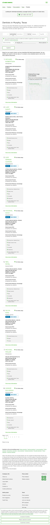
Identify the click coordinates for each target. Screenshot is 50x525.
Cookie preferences (14, 39)
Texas (23, 7)
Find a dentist (16, 7)
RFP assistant (25, 502)
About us (4, 476)
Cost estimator (25, 497)
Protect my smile (6, 495)
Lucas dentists (39, 449)
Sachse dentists (31, 449)
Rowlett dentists (38, 450)
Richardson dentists (12, 450)
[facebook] (43, 477)
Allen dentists (21, 450)
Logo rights (5, 481)
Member (9, 7)
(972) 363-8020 (9, 72)
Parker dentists (23, 449)
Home (3, 7)
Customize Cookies (25, 522)
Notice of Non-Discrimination (9, 468)
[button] (12, 114)
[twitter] (45, 477)
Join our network (26, 500)
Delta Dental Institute (7, 479)
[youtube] (45, 479)
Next (5, 438)
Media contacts (25, 479)
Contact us (5, 486)
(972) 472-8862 (9, 173)
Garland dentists (29, 450)
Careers (4, 484)
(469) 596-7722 (9, 122)
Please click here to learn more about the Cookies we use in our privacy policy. (17, 513)
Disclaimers (5, 467)
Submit (9, 48)
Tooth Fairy (5, 500)
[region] (25, 517)
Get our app (25, 505)
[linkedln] (43, 479)
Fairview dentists (11, 452)
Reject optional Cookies (25, 519)
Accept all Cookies (25, 516)
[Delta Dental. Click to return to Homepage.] (19, 2)
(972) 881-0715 (9, 324)
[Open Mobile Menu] (47, 2)
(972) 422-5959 (9, 402)
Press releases (25, 476)
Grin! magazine (6, 497)
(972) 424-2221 (9, 361)
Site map (24, 507)
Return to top (5, 442)
